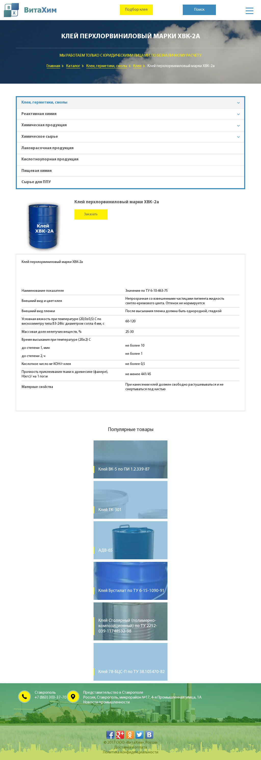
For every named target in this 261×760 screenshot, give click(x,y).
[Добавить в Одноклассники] (130, 735)
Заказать (91, 214)
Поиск (199, 10)
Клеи (137, 66)
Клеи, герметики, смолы (106, 66)
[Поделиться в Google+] (120, 735)
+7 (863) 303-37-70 (50, 697)
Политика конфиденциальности (130, 752)
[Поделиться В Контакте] (149, 735)
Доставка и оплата (130, 747)
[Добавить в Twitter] (139, 735)
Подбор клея (136, 10)
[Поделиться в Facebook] (110, 735)
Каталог (73, 66)
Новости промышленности (106, 702)
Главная (53, 66)
